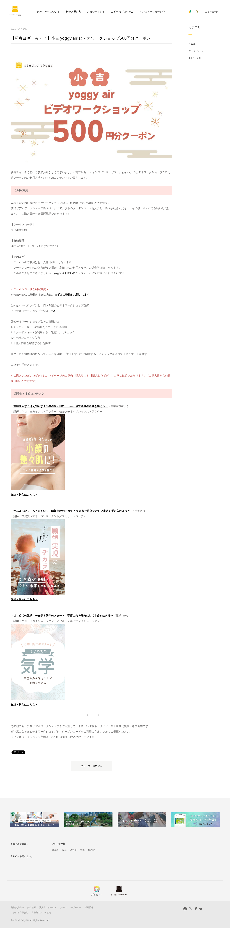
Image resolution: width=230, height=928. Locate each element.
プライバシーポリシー (70, 907)
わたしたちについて (48, 11)
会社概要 (31, 907)
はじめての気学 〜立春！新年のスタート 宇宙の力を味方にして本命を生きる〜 (63, 615)
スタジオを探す (96, 11)
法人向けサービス (47, 907)
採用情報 (89, 907)
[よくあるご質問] (197, 10)
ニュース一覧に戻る (91, 766)
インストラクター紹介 (152, 11)
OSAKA (91, 850)
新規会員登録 (17, 907)
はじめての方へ (20, 843)
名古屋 (73, 850)
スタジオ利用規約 (19, 912)
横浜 (64, 850)
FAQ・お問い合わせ (23, 856)
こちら (53, 310)
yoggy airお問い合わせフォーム (73, 273)
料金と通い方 (73, 11)
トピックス (194, 58)
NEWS (192, 43)
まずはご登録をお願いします (71, 294)
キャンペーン (196, 51)
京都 (82, 850)
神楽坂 (55, 850)
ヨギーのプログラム (122, 11)
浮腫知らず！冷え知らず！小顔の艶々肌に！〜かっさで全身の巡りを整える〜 (60, 406)
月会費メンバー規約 (41, 912)
